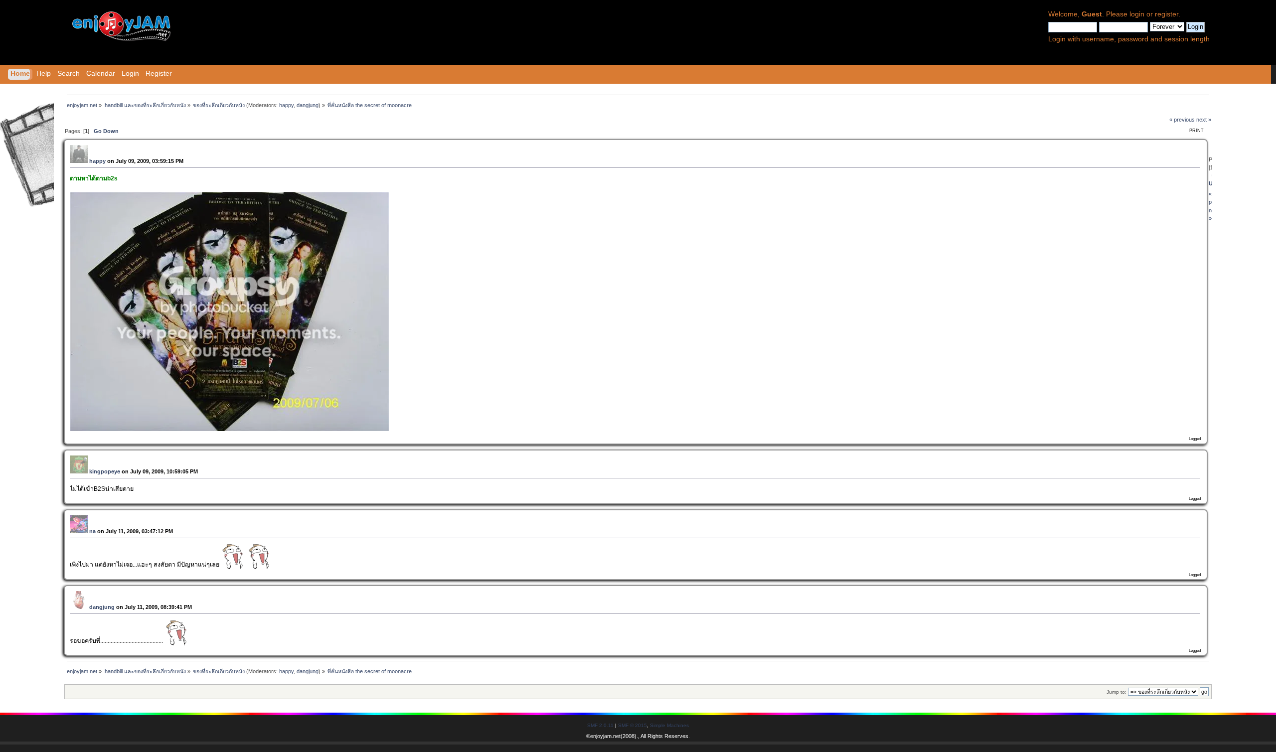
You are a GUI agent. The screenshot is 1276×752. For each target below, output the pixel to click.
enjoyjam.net (605, 736)
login (1136, 14)
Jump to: (1116, 692)
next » (1203, 120)
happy (286, 105)
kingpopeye (104, 471)
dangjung (308, 105)
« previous (1182, 120)
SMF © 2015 (632, 725)
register (1166, 14)
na (92, 531)
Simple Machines (669, 725)
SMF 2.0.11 (600, 725)
